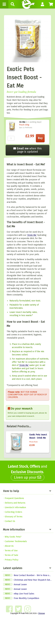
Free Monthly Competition (22, 598)
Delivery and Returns (14, 503)
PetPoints (28, 128)
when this (29, 150)
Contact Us (9, 521)
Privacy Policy (11, 559)
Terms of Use (11, 550)
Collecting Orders (13, 512)
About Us (9, 546)
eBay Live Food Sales (19, 593)
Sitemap (41, 613)
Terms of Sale (11, 555)
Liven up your (25, 477)
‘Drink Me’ (32, 235)
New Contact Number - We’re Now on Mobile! (29, 575)
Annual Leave (16, 584)
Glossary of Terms (13, 516)
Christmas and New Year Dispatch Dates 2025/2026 (29, 580)
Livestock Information (15, 507)
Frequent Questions (14, 498)
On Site (22, 122)
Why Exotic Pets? (12, 536)
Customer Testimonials (15, 541)
